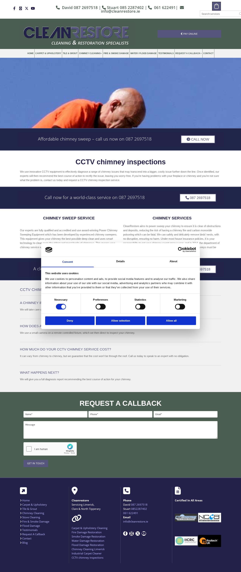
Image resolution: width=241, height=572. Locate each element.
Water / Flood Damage (143, 53)
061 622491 (165, 7)
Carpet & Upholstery (48, 53)
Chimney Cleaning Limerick (88, 549)
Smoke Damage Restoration (88, 536)
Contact (208, 53)
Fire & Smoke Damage (116, 53)
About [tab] (173, 261)
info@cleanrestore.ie (120, 11)
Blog (25, 542)
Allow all (171, 320)
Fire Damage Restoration (87, 532)
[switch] (101, 307)
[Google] (20, 8)
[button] (189, 34)
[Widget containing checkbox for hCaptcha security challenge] (50, 449)
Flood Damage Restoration (88, 545)
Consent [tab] (67, 261)
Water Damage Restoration (88, 540)
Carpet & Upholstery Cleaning (89, 528)
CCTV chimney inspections (87, 557)
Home (30, 53)
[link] (90, 53)
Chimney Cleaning (90, 53)
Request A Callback (187, 53)
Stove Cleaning (31, 517)
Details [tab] (120, 261)
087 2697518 (139, 139)
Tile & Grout (70, 53)
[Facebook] (14, 8)
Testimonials (166, 53)
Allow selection (120, 320)
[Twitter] (27, 8)
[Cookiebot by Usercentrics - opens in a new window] (180, 249)
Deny (70, 320)
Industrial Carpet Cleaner (87, 553)
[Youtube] (33, 8)
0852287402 (139, 509)
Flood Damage (31, 525)
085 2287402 (132, 7)
